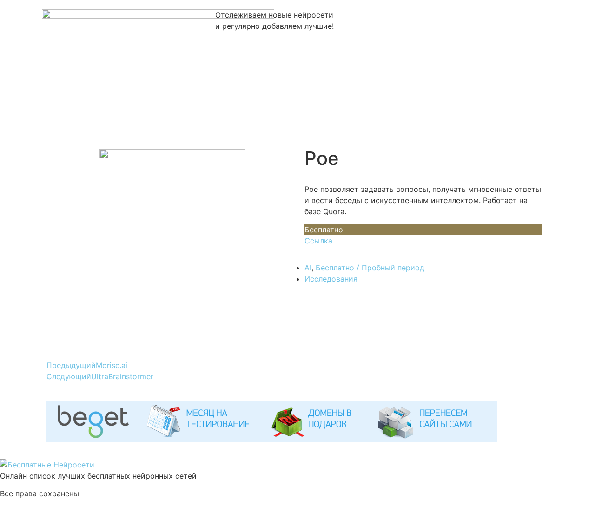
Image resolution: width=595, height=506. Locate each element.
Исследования (330, 278)
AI (307, 267)
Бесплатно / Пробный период (370, 267)
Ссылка (318, 240)
